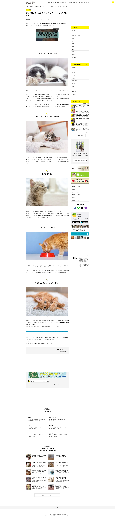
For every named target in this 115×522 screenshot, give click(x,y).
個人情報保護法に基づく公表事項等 (59, 514)
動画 (73, 46)
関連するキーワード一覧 (60, 384)
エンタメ (66, 2)
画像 (73, 49)
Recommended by (81, 132)
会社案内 (50, 514)
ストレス (74, 75)
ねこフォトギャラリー (76, 194)
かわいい (74, 72)
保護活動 (74, 97)
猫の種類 (74, 57)
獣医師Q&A (78, 2)
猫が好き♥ (74, 33)
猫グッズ (74, 83)
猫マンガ (54, 2)
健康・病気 (74, 91)
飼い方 (36, 6)
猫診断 (73, 197)
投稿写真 (70, 2)
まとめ (73, 54)
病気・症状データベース (76, 35)
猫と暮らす (31, 6)
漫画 (73, 41)
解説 (48, 381)
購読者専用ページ (75, 200)
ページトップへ (57, 507)
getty (47, 86)
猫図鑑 (74, 2)
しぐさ (73, 88)
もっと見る (80, 135)
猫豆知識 (48, 2)
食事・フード (74, 86)
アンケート (74, 59)
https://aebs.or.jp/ (82, 267)
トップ (27, 6)
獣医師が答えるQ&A (76, 186)
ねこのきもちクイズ (76, 192)
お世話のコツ (62, 2)
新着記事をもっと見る (47, 495)
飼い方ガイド (83, 2)
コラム (73, 43)
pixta (47, 206)
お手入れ (74, 67)
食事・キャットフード (43, 6)
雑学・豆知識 (74, 80)
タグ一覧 (87, 2)
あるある (74, 78)
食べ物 (58, 2)
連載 (51, 2)
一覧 (86, 64)
